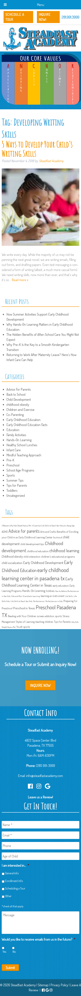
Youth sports (23, 626)
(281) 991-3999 (45, 766)
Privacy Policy (59, 985)
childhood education (38, 551)
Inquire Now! (45, 17)
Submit (10, 967)
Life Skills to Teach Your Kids (21, 601)
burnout (57, 537)
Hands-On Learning (18, 440)
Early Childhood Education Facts (26, 425)
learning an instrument (52, 595)
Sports (10, 475)
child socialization (12, 563)
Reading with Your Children (22, 616)
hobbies (50, 590)
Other (8, 896)
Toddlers (12, 490)
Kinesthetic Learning (31, 596)
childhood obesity (17, 404)
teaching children (44, 621)
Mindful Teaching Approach (23, 455)
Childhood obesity (12, 556)
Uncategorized (15, 495)
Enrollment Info (14, 881)
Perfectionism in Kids (54, 601)
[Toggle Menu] (5, 4)
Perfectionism (39, 601)
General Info (12, 873)
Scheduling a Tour (15, 888)
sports (58, 616)
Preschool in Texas (24, 608)
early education (61, 585)
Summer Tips (15, 480)
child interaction (32, 556)
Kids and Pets (16, 596)
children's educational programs (58, 556)
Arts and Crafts (48, 531)
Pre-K (10, 460)
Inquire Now (40, 685)
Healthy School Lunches (21, 445)
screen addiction (45, 616)
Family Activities (16, 435)
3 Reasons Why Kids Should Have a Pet (16, 525)
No (14, 952)
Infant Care (13, 450)
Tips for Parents (16, 485)
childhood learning (64, 550)
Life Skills (69, 596)
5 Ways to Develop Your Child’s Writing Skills (37, 149)
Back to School (15, 394)
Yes (4, 952)
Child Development (18, 399)
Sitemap (43, 985)
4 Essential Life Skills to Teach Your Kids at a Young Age (53, 525)
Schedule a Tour (14, 17)
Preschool (12, 465)
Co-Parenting (15, 415)
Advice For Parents (18, 389)
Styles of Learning (25, 621)
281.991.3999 (70, 17)
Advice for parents (24, 531)
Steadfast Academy (51, 161)
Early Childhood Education (23, 420)
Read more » (20, 280)
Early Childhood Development (43, 562)
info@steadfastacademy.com (44, 776)
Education (12, 430)
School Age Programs (20, 470)
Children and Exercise (20, 409)
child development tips (32, 544)
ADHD (5, 531)
